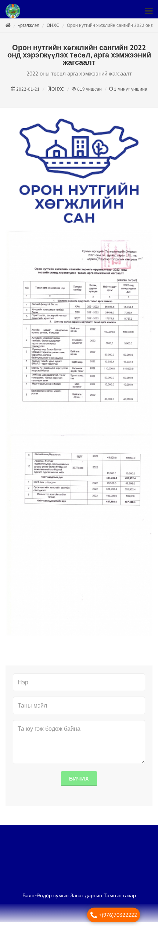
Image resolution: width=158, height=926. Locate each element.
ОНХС (53, 29)
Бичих (79, 782)
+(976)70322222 (118, 914)
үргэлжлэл (28, 29)
